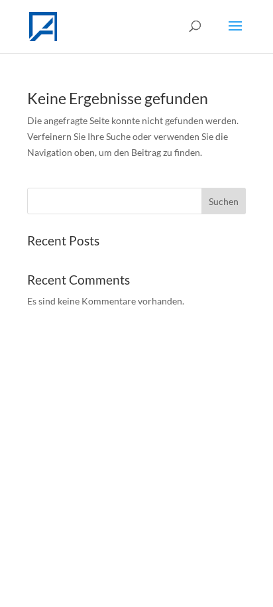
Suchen (224, 201)
